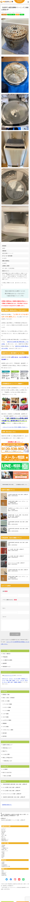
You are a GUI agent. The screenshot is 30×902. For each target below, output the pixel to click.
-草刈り (2, 857)
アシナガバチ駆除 (8, 704)
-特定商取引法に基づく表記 (5, 866)
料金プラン (5, 751)
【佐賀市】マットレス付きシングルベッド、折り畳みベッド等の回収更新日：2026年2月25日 (18, 509)
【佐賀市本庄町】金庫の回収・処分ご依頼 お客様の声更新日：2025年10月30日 (18, 530)
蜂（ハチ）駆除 (6, 701)
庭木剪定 (5, 736)
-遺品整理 (2, 846)
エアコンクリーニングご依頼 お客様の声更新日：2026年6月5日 (16, 563)
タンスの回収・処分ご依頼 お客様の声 (11, 787)
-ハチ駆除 (2, 853)
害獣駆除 (5, 723)
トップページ (3, 828)
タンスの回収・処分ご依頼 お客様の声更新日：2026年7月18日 (16, 550)
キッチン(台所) (17, 678)
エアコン (11, 678)
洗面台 (13, 680)
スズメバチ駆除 (7, 707)
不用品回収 (5, 656)
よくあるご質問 (6, 754)
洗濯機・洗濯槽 (17, 682)
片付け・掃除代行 (6, 653)
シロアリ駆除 (6, 713)
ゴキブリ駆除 (6, 717)
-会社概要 (2, 862)
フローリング (5, 678)
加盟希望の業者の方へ (7, 804)
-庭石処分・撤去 (3, 849)
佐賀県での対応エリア (7, 744)
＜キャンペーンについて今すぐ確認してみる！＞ (15, 427)
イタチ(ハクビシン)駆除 (8, 729)
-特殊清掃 (2, 852)
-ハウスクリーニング (4, 850)
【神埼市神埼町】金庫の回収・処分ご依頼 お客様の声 (15, 784)
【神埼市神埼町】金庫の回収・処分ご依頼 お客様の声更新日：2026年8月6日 (18, 543)
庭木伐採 (5, 733)
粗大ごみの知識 (7, 775)
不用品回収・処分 (11, 14)
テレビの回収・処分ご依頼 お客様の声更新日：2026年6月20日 (16, 557)
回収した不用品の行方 (7, 757)
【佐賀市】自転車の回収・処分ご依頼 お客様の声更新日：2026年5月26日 (18, 495)
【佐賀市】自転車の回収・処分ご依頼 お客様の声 (14, 797)
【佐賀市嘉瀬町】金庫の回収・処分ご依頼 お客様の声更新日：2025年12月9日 (18, 523)
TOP (15, 815)
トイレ (17, 680)
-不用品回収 (3, 845)
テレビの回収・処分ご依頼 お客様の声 (11, 790)
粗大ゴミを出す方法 (7, 772)
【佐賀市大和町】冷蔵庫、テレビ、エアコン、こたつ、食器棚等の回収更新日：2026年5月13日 (18, 502)
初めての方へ (3, 829)
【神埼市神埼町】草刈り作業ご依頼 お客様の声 (8, 484)
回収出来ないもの (8, 760)
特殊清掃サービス (6, 666)
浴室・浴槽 (8, 680)
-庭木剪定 (2, 856)
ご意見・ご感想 (3, 835)
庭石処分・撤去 (6, 694)
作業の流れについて (7, 747)
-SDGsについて (3, 872)
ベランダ (22, 680)
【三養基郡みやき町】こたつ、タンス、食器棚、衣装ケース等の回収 (22, 484)
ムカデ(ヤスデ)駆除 (7, 720)
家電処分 (22, 14)
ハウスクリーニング (8, 675)
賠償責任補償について (4, 839)
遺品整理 (5, 663)
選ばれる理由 (3, 831)
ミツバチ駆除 (7, 710)
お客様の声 (4, 14)
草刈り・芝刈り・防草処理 (8, 697)
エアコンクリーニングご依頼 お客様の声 (12, 793)
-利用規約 (2, 863)
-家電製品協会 (3, 873)
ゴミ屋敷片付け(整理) (7, 660)
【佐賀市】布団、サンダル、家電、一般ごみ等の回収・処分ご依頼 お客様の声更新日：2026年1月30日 (18, 516)
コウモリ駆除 (6, 726)
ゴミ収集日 (5, 769)
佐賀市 (17, 14)
